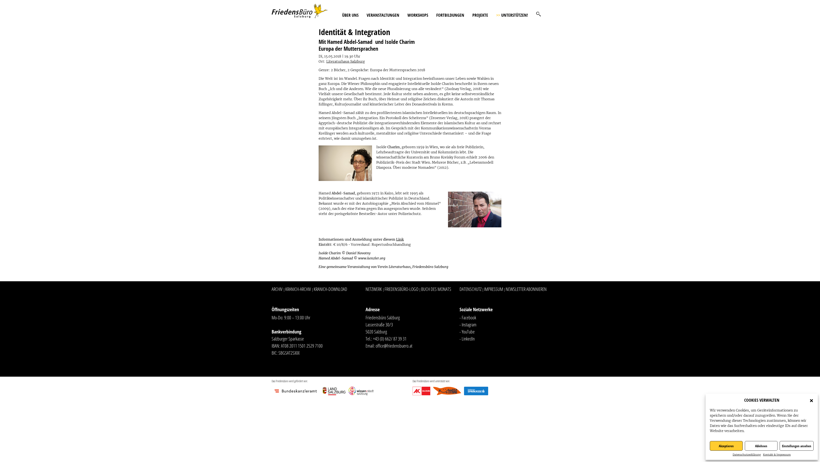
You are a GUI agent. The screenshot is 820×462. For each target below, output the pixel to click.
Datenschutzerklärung (747, 454)
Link (400, 239)
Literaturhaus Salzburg (345, 61)
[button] (811, 400)
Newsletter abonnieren (526, 289)
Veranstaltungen (383, 15)
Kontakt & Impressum (777, 454)
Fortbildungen (450, 15)
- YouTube (467, 331)
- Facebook (468, 317)
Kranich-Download (330, 289)
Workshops (417, 15)
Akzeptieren (726, 446)
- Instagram (468, 324)
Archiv (277, 289)
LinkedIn (468, 338)
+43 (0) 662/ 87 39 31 (390, 338)
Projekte (480, 15)
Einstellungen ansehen (796, 446)
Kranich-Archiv (298, 289)
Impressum (493, 289)
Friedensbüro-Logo (401, 289)
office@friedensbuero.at (394, 345)
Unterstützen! (512, 15)
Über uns (350, 15)
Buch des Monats (436, 289)
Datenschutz (471, 289)
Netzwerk (374, 289)
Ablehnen (761, 446)
